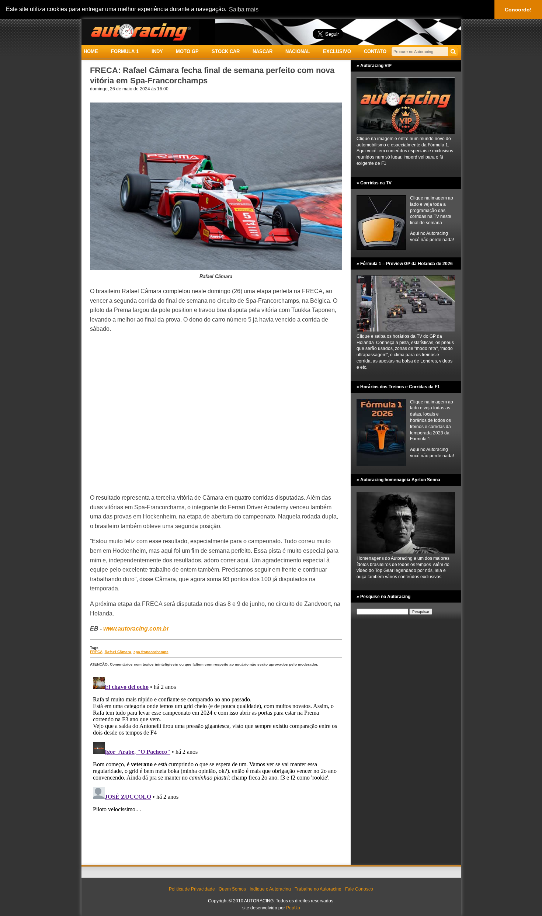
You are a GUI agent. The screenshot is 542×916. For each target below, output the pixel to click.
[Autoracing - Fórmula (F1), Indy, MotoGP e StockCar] (140, 32)
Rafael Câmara (118, 652)
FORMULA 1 (125, 51)
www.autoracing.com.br (136, 628)
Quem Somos (232, 889)
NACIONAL (297, 51)
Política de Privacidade (192, 889)
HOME (91, 51)
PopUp (293, 907)
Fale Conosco (359, 889)
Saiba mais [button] (243, 9)
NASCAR (262, 51)
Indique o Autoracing (270, 889)
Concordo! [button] (518, 10)
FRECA (96, 652)
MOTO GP (187, 51)
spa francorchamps (150, 652)
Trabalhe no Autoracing (318, 889)
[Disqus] (216, 766)
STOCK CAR (226, 51)
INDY (157, 51)
